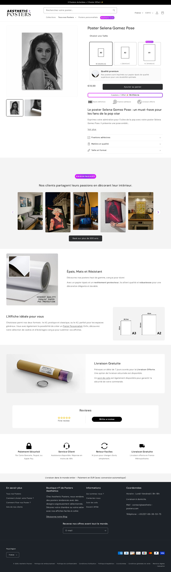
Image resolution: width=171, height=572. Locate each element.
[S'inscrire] (105, 531)
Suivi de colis (92, 502)
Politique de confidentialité (67, 563)
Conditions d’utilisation (87, 563)
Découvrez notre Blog (56, 516)
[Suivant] (158, 212)
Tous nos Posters (13, 494)
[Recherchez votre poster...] (114, 10)
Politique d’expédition (106, 563)
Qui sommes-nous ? (95, 494)
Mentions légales (159, 563)
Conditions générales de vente (139, 563)
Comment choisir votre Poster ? (20, 498)
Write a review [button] (107, 419)
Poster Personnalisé (72, 326)
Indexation (161, 566)
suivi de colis (104, 378)
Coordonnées (121, 563)
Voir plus (92, 129)
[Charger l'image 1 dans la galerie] (14, 107)
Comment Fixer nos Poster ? (18, 502)
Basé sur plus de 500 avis (85, 238)
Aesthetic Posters (25, 563)
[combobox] (80, 10)
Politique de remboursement (45, 563)
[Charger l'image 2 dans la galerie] (32, 107)
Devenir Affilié (92, 507)
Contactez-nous (93, 498)
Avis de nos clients (14, 507)
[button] (67, 17)
